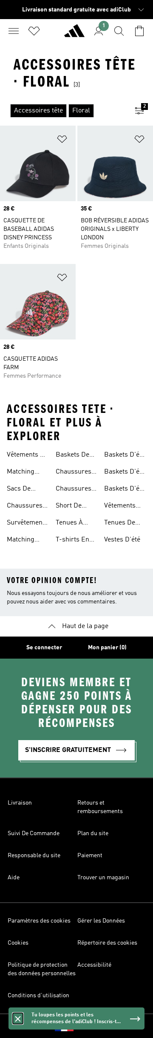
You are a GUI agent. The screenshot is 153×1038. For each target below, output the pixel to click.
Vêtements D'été (120, 506)
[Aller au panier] (139, 31)
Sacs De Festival (19, 489)
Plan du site (92, 833)
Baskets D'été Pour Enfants (124, 489)
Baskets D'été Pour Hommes (124, 456)
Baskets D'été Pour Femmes (124, 473)
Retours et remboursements (100, 807)
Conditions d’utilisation (38, 996)
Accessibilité (94, 965)
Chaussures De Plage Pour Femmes (73, 489)
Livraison (20, 803)
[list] (63, 111)
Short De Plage (69, 506)
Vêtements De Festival (27, 456)
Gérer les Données (101, 921)
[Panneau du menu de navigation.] (13, 31)
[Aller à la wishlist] (34, 31)
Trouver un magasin (103, 878)
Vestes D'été (122, 539)
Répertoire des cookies (107, 943)
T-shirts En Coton (72, 540)
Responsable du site (34, 855)
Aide (14, 878)
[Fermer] (18, 1018)
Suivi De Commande (34, 833)
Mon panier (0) (107, 648)
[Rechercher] (119, 31)
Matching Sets (20, 473)
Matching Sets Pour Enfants (21, 540)
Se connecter (44, 648)
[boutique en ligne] (74, 34)
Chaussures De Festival (24, 506)
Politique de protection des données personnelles (42, 969)
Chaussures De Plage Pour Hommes (73, 473)
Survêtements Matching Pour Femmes (27, 523)
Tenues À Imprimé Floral (69, 523)
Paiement (89, 855)
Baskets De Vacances (72, 456)
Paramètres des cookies (39, 921)
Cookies (18, 943)
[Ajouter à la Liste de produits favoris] (62, 140)
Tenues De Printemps (120, 523)
